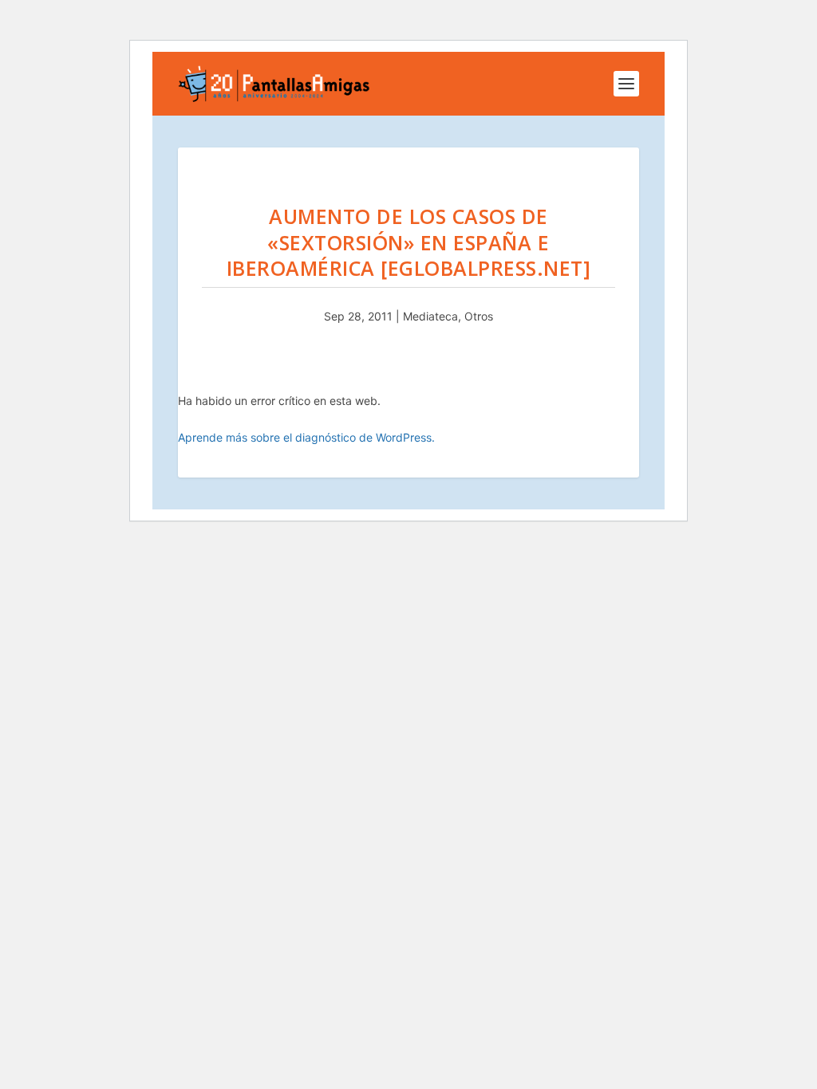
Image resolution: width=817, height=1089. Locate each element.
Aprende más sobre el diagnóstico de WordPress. (306, 437)
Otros (478, 316)
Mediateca (430, 316)
